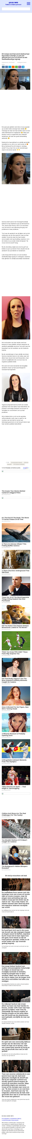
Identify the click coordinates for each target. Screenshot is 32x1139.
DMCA (19, 1118)
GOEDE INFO (13, 3)
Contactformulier (6, 1120)
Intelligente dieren (21, 62)
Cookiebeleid (13, 1118)
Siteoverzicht (14, 1120)
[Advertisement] (16, 31)
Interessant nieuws (17, 462)
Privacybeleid (5, 1118)
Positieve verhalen (19, 464)
